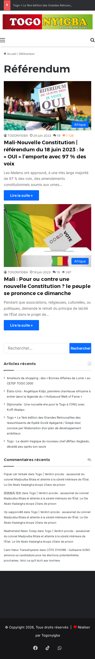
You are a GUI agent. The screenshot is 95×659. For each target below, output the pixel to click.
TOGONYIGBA (18, 135)
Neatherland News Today (20, 531)
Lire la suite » (21, 195)
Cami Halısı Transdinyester (21, 550)
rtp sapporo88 (13, 512)
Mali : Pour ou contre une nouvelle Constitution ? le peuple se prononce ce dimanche (47, 286)
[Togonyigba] (47, 23)
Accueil (11, 54)
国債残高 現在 (12, 493)
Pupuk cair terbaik (15, 474)
